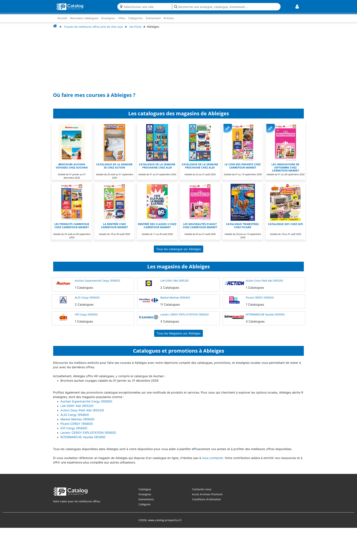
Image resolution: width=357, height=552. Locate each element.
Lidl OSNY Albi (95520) (174, 280)
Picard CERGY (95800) (260, 297)
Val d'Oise (135, 26)
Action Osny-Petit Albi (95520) (264, 280)
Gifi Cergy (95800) (86, 314)
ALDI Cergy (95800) (87, 297)
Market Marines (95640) (175, 297)
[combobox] (147, 6)
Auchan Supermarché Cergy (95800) (97, 280)
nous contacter (212, 458)
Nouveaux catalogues (84, 18)
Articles (169, 18)
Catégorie (144, 504)
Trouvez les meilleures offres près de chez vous (93, 26)
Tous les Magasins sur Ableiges (178, 333)
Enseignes (108, 18)
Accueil (62, 18)
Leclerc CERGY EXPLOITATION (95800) (184, 314)
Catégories (135, 18)
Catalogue (145, 489)
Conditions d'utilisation (206, 499)
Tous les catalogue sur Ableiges (178, 249)
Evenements (146, 499)
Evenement (153, 18)
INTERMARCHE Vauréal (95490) (265, 314)
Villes (121, 18)
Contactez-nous (201, 489)
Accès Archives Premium (207, 494)
